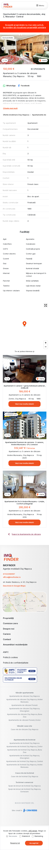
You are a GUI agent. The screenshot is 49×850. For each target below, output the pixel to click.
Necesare (13, 836)
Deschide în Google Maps (14, 586)
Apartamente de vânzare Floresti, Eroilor (25, 720)
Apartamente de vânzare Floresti (24, 705)
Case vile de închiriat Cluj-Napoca (24, 776)
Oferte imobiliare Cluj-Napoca (16, 115)
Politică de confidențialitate (15, 662)
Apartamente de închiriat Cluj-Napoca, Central (24, 761)
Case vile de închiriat (24, 773)
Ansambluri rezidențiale (15, 644)
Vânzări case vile (24, 726)
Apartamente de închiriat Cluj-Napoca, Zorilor (24, 746)
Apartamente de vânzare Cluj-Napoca (24, 696)
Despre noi (8, 628)
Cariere (7, 634)
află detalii (32, 831)
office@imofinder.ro (12, 577)
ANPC (6, 652)
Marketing (39, 836)
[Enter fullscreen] (46, 305)
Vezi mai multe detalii (24, 404)
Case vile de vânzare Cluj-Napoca (24, 729)
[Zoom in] (46, 343)
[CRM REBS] (30, 810)
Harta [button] (44, 60)
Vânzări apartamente (24, 693)
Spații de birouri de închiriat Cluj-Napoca (24, 786)
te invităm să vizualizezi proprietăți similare (24, 27)
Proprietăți (8, 618)
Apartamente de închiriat (24, 740)
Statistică (26, 836)
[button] (3, 48)
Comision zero (10, 623)
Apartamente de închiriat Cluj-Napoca (24, 743)
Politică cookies (10, 657)
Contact (7, 639)
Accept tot (34, 843)
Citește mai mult (10, 108)
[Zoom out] (46, 347)
